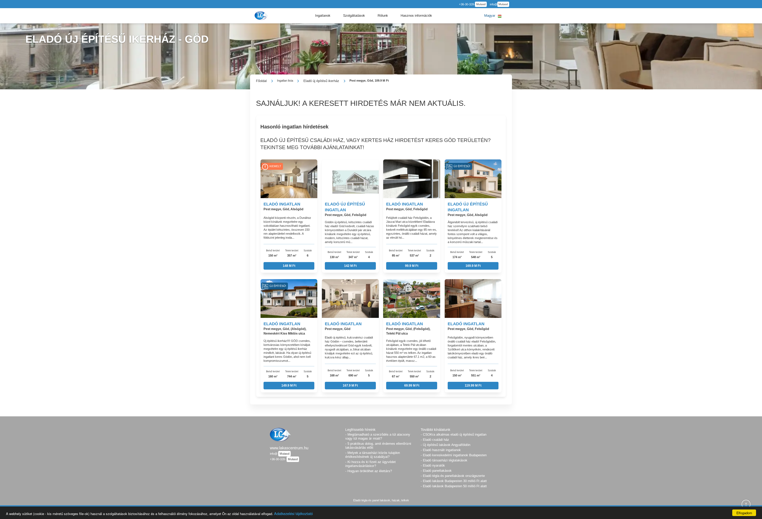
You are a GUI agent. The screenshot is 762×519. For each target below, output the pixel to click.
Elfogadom (744, 512)
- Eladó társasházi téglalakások (444, 460)
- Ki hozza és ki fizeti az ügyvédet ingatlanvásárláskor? (370, 464)
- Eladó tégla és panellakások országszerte (453, 476)
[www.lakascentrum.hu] (262, 15)
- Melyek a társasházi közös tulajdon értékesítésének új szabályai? (372, 455)
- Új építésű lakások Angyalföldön (445, 445)
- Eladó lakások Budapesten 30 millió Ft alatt (454, 481)
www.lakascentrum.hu (289, 448)
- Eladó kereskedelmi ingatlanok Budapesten (454, 455)
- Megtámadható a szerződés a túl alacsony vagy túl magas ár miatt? (377, 436)
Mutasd (481, 4)
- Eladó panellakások (436, 471)
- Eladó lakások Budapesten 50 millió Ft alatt (454, 486)
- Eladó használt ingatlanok (441, 450)
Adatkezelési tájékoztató (293, 513)
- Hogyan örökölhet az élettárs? (368, 471)
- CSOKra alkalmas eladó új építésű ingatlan (453, 434)
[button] (322, 16)
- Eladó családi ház (435, 440)
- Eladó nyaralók (433, 465)
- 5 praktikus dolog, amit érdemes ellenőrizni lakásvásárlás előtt (378, 446)
